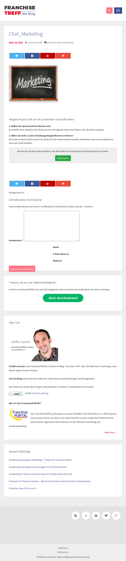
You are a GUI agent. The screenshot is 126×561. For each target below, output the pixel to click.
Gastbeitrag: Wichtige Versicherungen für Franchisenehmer (38, 466)
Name (56, 247)
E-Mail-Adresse (61, 254)
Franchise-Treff (35, 42)
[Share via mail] (63, 56)
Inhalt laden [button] (63, 158)
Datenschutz (63, 552)
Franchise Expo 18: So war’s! (22, 488)
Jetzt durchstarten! (63, 298)
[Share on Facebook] (32, 56)
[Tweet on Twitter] (16, 56)
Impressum (63, 548)
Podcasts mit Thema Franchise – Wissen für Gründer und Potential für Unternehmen (49, 481)
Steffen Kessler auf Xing (36, 393)
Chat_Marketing (26, 34)
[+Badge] (27, 520)
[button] (109, 10)
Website (57, 260)
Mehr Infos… (111, 432)
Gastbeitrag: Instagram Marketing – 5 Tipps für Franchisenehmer (40, 459)
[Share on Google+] (47, 56)
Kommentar (16, 240)
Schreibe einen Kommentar (60, 42)
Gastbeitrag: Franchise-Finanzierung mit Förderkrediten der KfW (40, 474)
